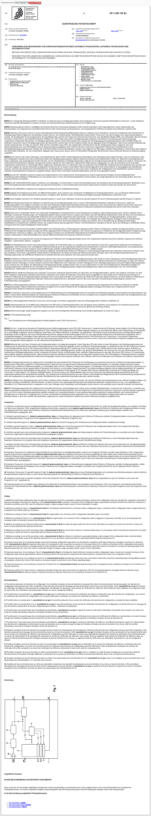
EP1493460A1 (14, 803)
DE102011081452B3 (17, 805)
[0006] (28, 805)
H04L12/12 (79, 31)
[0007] (24, 807)
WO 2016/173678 (81, 40)
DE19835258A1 (15, 807)
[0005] (23, 803)
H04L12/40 (114, 31)
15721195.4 (23, 35)
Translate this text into (7, 2)
